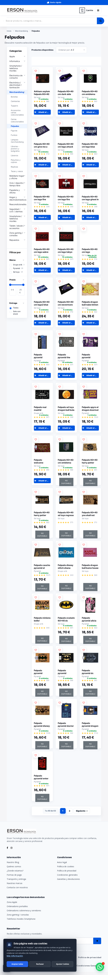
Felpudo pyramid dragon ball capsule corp (90, 724)
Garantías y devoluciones (68, 879)
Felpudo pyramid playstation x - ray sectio (41, 356)
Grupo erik (18, 265)
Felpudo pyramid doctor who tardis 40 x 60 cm (66, 724)
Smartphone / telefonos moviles (15, 68)
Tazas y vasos (17, 171)
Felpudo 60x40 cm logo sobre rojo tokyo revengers (42, 250)
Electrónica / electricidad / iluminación (15, 85)
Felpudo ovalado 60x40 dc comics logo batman (66, 619)
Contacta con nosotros (17, 887)
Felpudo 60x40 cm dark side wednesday (65, 93)
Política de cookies (65, 866)
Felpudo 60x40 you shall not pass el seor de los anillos (89, 514)
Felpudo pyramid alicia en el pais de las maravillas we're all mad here (90, 619)
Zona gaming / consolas (16, 234)
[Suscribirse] (97, 941)
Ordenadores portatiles (17, 906)
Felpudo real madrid (40, 408)
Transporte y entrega (16, 879)
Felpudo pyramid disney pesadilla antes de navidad (42, 724)
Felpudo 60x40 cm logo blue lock (89, 145)
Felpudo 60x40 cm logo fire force (42, 198)
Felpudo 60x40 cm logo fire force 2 (65, 198)
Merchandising (21, 31)
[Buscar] (100, 20)
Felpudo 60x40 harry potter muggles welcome (42, 514)
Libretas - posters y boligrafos (15, 148)
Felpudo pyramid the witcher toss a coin (65, 356)
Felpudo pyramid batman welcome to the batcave (42, 672)
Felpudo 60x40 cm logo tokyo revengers (65, 250)
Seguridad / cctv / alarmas (15, 210)
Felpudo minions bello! (42, 619)
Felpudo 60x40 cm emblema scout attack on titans (66, 461)
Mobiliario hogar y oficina (16, 177)
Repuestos (14, 240)
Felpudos (36, 31)
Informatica (14, 61)
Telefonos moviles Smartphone (21, 919)
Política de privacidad (66, 870)
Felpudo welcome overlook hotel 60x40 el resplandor (41, 461)
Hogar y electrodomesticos (17, 198)
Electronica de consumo (15, 76)
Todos (15, 308)
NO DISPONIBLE (66, 482)
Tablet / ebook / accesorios (16, 227)
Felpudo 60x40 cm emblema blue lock (89, 93)
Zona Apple (12, 902)
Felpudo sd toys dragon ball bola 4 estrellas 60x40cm (66, 408)
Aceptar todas (17, 964)
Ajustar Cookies (62, 964)
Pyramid (18, 268)
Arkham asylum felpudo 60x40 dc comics (42, 93)
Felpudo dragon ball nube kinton (90, 303)
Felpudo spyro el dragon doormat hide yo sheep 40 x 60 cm (90, 408)
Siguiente (81, 811)
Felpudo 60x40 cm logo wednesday (89, 250)
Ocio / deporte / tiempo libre (16, 184)
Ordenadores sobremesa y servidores (24, 910)
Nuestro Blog (13, 862)
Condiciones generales (67, 875)
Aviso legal (62, 862)
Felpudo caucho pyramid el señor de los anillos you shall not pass (42, 566)
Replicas (14, 167)
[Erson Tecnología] (42, 10)
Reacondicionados (17, 204)
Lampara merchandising (17, 141)
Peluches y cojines (15, 161)
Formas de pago (14, 875)
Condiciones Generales (88, 965)
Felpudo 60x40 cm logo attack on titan (65, 145)
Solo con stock (17, 312)
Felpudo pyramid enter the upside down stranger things (42, 777)
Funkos (14, 135)
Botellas (14, 97)
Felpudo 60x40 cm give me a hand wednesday (42, 145)
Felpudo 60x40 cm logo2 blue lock (42, 303)
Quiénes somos (14, 866)
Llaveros (14, 155)
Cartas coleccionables (17, 120)
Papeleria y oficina (14, 191)
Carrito (89, 10)
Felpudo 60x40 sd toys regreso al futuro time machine (66, 514)
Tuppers (14, 106)
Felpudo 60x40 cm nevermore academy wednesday (65, 303)
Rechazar (40, 964)
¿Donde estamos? (15, 870)
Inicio (9, 31)
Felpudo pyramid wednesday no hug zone (89, 356)
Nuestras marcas (14, 883)
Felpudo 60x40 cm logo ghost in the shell (90, 198)
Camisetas (15, 101)
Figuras (14, 130)
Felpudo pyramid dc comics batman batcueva (90, 672)
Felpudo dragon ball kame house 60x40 (90, 566)
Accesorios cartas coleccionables (17, 112)
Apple (12, 56)
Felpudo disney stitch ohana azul (65, 566)
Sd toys (18, 272)
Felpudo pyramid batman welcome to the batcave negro (66, 672)
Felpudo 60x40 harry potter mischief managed (89, 461)
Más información (15, 956)
